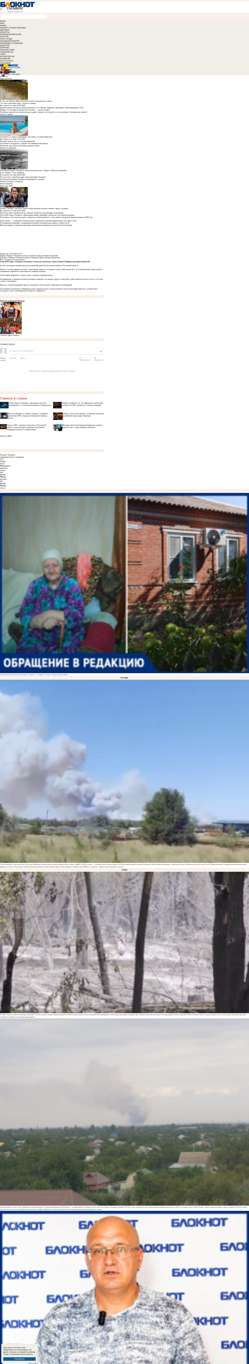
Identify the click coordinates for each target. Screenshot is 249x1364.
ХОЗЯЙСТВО (5, 59)
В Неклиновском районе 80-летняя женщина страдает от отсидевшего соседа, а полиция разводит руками (34, 674)
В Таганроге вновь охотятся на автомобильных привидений (89, 1014)
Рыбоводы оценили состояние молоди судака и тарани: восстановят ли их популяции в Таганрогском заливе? (43, 112)
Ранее (22, 358)
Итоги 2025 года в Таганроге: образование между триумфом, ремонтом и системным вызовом (37, 215)
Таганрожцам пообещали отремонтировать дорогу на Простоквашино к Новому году (54, 866)
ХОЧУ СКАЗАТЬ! (6, 61)
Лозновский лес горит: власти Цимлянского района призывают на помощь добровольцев (32, 1207)
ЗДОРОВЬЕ (4, 30)
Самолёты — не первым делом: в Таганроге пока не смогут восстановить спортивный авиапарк (93, 1207)
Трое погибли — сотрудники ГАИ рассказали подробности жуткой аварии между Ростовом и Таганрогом (117, 864)
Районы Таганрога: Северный (11, 181)
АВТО (2, 23)
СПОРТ (3, 54)
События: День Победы (9, 335)
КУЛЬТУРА (4, 37)
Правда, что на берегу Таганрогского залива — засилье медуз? (25, 110)
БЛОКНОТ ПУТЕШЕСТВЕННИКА (13, 28)
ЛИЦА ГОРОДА (6, 39)
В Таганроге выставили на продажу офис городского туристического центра (136, 1014)
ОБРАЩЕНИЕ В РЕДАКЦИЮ (11, 43)
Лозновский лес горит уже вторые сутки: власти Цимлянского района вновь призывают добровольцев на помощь (39, 864)
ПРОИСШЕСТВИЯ (7, 50)
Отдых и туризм (6, 114)
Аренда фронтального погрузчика (175, 1014)
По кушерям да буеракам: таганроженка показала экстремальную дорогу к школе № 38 (181, 864)
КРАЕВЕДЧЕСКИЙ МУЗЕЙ (10, 34)
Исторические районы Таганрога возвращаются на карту (22, 179)
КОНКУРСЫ (4, 32)
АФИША (3, 26)
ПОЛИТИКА (4, 48)
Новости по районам (8, 148)
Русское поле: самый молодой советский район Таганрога (23, 177)
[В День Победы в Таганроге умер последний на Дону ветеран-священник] (52, 310)
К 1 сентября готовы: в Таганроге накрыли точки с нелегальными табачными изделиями (218, 1014)
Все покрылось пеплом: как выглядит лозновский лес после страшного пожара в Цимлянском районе (35, 1014)
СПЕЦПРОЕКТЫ (6, 52)
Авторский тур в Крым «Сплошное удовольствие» (19, 146)
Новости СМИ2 (6, 436)
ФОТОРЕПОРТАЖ (7, 56)
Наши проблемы (6, 184)
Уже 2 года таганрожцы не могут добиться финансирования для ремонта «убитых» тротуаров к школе (160, 1207)
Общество (4, 254)
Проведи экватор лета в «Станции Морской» (17, 141)
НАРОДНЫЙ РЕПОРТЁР (10, 41)
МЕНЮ (2, 21)
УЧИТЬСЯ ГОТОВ (13, 67)
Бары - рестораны (13, 74)
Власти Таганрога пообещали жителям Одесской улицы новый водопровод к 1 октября (74, 1209)
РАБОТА (14, 65)
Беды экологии (6, 78)
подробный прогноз (7, 457)
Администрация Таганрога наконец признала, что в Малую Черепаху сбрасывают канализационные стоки (41, 108)
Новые (3, 358)
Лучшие (13, 358)
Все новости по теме (8, 105)
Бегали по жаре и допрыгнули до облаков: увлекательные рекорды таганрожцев (31, 213)
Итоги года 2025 (6, 186)
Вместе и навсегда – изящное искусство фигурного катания (104, 866)
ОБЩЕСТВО (5, 45)
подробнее (20, 457)
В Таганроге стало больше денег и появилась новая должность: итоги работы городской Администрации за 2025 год (46, 217)
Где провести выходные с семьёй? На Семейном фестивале (24, 143)
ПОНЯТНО (20, 1359)
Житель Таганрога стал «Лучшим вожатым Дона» (19, 1017)
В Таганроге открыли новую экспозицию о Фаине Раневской (216, 1207)
